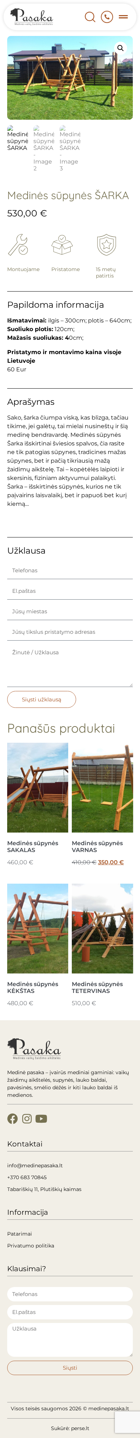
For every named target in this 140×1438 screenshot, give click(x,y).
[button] (123, 17)
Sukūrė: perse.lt (70, 1428)
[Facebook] (12, 1118)
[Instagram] (27, 1118)
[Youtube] (41, 1118)
